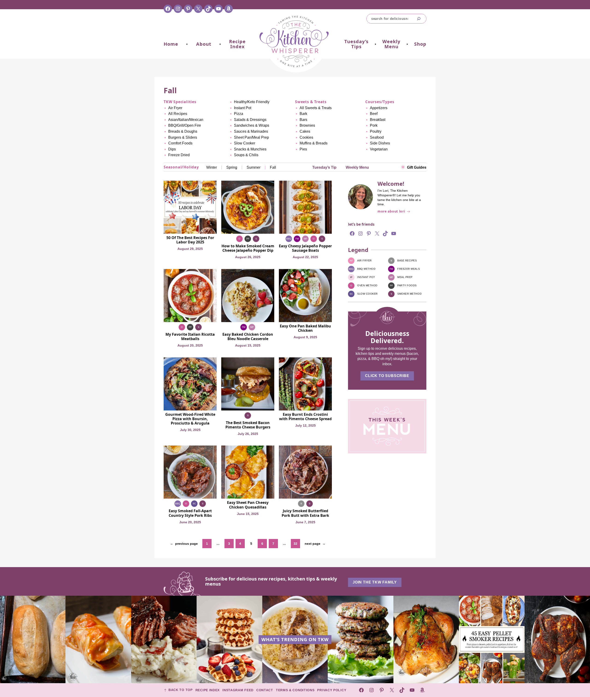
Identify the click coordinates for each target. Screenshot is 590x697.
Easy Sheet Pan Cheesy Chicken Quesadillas (247, 504)
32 (295, 543)
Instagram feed (238, 690)
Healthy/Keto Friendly (251, 102)
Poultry (375, 131)
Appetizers (378, 108)
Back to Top (180, 690)
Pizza (238, 114)
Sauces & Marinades (251, 131)
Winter (211, 167)
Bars (303, 120)
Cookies (306, 137)
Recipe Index (207, 690)
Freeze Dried (179, 155)
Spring (231, 167)
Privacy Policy (331, 690)
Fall (273, 167)
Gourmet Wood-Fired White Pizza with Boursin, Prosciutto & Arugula (190, 419)
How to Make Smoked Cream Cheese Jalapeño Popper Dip (247, 248)
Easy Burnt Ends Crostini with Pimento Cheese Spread (305, 416)
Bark (303, 114)
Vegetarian (379, 149)
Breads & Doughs (182, 131)
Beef (374, 114)
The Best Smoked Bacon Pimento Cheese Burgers (247, 425)
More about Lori (391, 211)
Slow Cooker (244, 143)
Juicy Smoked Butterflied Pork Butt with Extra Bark (305, 513)
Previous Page (184, 543)
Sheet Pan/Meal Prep (251, 137)
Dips (172, 149)
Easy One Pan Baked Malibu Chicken (305, 328)
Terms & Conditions (295, 690)
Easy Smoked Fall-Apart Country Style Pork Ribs (190, 513)
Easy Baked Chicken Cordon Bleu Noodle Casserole (247, 336)
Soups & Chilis (246, 155)
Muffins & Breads (313, 143)
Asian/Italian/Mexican (185, 120)
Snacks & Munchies (250, 149)
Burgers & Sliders (182, 137)
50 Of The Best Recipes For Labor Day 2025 (190, 240)
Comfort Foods (180, 143)
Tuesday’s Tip (324, 167)
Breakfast (377, 120)
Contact (264, 690)
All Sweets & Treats (316, 108)
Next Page (315, 543)
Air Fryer (175, 108)
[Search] (418, 18)
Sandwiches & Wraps (251, 125)
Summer (253, 167)
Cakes (305, 131)
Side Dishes (380, 143)
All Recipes (177, 114)
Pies (303, 149)
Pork (374, 125)
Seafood (377, 137)
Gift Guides (416, 167)
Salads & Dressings (250, 120)
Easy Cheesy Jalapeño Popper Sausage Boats (305, 248)
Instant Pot (242, 108)
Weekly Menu (357, 167)
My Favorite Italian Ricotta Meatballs (190, 336)
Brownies (307, 125)
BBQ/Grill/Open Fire (184, 125)
